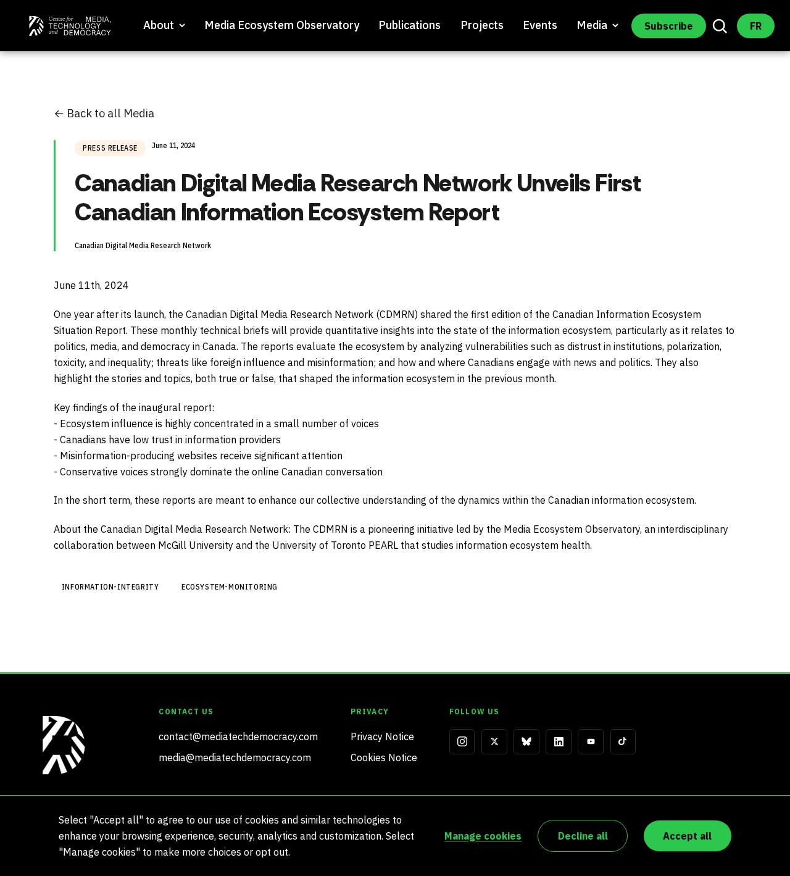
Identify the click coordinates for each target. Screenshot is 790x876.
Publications (409, 25)
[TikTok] (623, 742)
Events (540, 25)
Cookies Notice (384, 757)
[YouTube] (591, 742)
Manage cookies (483, 836)
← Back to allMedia (104, 113)
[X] (494, 742)
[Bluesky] (526, 742)
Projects (482, 25)
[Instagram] (462, 742)
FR (756, 26)
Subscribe (668, 26)
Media (591, 25)
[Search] (720, 25)
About (158, 25)
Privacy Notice (382, 736)
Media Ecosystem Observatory (281, 25)
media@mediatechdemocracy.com (235, 757)
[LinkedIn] (559, 742)
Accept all (687, 836)
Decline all (583, 836)
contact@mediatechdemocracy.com (238, 736)
